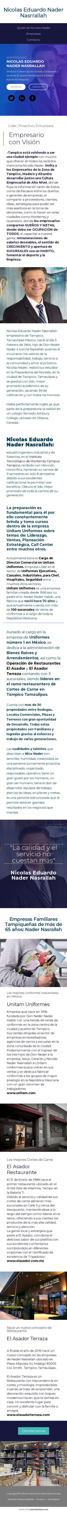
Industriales (32, 575)
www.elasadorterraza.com (28, 1415)
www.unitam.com (21, 1093)
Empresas (33, 33)
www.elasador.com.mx (25, 1261)
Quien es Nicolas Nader (33, 27)
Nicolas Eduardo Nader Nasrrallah (33, 12)
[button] (33, 1431)
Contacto (33, 39)
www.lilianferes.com (39, 1509)
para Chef (51, 575)
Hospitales (15, 579)
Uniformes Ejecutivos (38, 571)
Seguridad (34, 579)
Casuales (14, 575)
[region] (33, 80)
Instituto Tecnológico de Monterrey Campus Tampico (33, 461)
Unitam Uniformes (21, 588)
